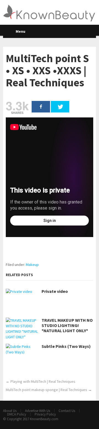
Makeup (32, 264)
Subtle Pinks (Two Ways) (66, 346)
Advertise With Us (37, 410)
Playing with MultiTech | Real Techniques (42, 381)
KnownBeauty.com (44, 419)
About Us (9, 410)
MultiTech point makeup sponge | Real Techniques (46, 389)
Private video (55, 291)
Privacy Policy (45, 414)
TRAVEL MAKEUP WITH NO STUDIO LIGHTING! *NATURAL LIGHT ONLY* (67, 325)
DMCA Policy (16, 414)
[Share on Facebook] (41, 106)
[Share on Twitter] (60, 106)
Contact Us (67, 410)
